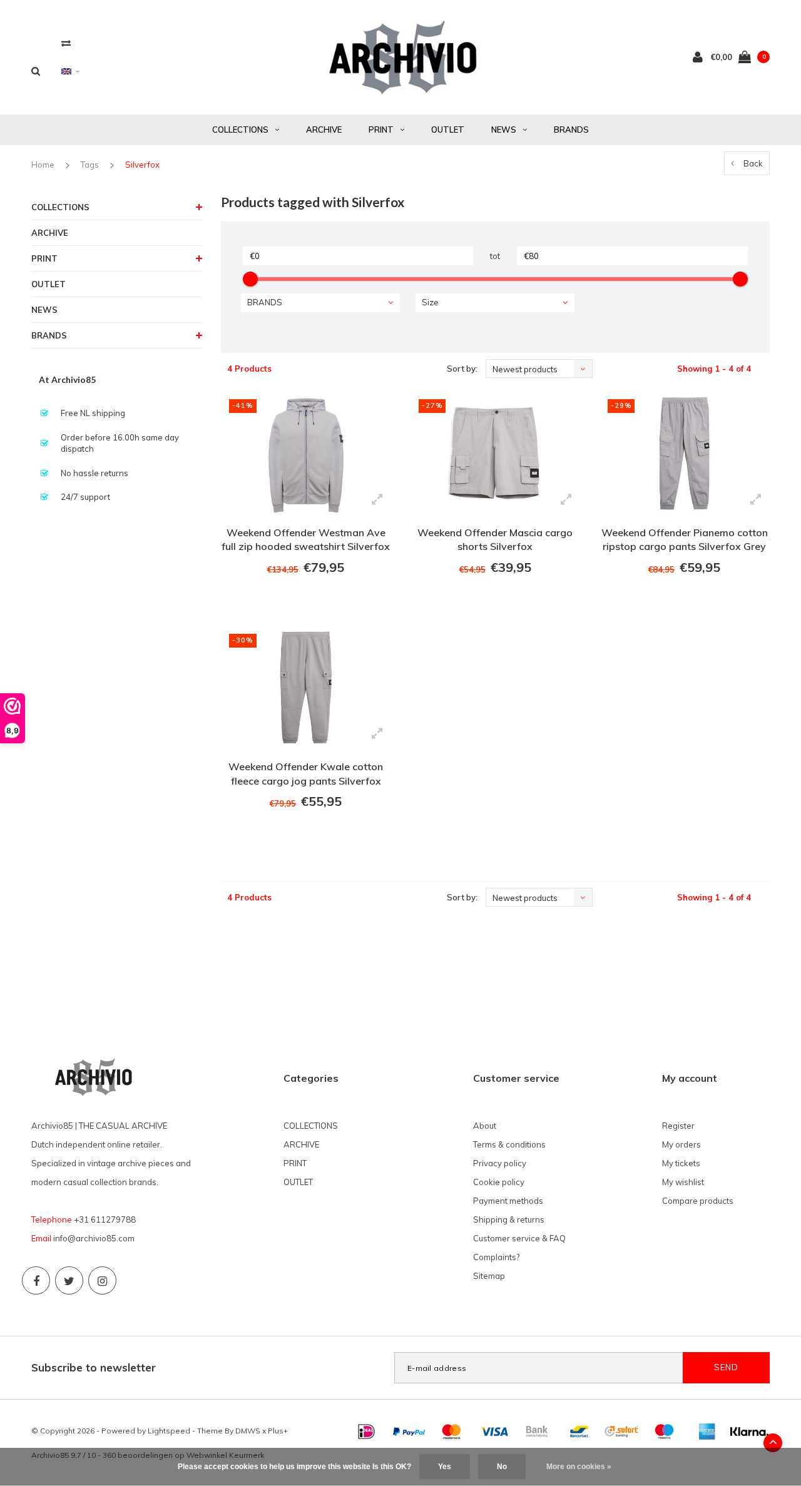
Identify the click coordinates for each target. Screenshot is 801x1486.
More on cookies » (578, 1466)
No (502, 1466)
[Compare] (66, 43)
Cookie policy (498, 1182)
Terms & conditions (509, 1144)
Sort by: (462, 369)
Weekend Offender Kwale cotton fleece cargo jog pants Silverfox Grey (305, 775)
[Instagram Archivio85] (102, 1280)
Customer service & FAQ (519, 1238)
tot (495, 256)
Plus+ (278, 1430)
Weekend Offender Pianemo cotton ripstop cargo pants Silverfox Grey (684, 539)
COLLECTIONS (240, 130)
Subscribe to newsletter (93, 1367)
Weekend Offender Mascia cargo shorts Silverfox (495, 539)
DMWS (247, 1430)
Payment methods (508, 1201)
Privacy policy (499, 1163)
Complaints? (496, 1257)
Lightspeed (169, 1430)
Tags (90, 165)
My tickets (681, 1163)
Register (678, 1126)
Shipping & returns (508, 1219)
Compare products (697, 1201)
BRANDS (571, 130)
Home (42, 165)
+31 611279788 (105, 1219)
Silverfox (142, 165)
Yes (444, 1466)
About (484, 1126)
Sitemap (489, 1276)
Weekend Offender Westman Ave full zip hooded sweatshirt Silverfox (306, 539)
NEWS (503, 130)
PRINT (381, 130)
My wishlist (683, 1182)
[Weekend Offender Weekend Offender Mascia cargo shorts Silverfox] (495, 453)
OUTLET (447, 130)
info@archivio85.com (94, 1238)
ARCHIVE (324, 130)
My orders (681, 1144)
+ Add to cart (298, 601)
